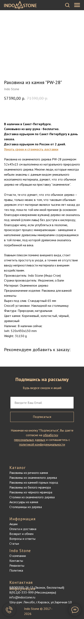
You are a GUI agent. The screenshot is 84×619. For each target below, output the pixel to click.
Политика (16, 570)
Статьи (14, 543)
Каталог (17, 467)
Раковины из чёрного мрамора (30, 492)
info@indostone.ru (22, 597)
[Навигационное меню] (77, 5)
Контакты (16, 561)
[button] (67, 4)
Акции (13, 524)
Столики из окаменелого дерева (32, 497)
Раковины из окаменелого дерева (33, 477)
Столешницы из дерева (25, 507)
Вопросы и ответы (22, 539)
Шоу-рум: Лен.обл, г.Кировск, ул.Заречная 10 (40, 602)
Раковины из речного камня (28, 473)
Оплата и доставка (22, 529)
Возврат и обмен (21, 534)
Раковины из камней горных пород (33, 482)
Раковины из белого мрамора (30, 487)
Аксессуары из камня (23, 502)
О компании (17, 556)
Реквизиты (16, 565)
